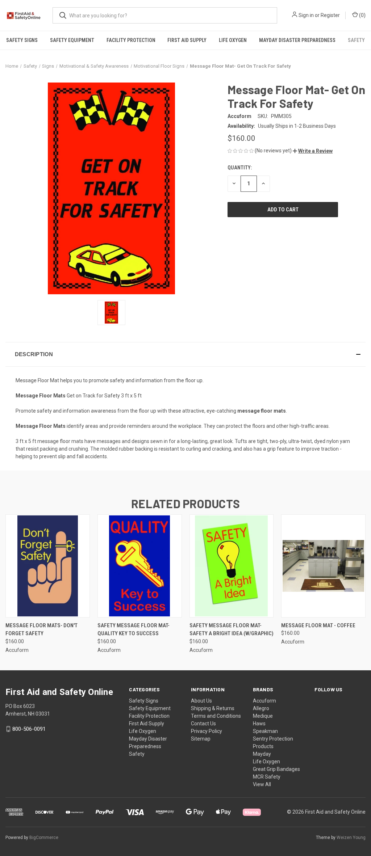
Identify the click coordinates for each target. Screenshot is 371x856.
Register (330, 15)
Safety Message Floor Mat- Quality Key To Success (133, 629)
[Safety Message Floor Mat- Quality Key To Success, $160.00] (139, 566)
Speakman (265, 731)
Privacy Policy (206, 731)
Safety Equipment (72, 40)
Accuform (264, 701)
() (362, 15)
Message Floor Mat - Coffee (318, 625)
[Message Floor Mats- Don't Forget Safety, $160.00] (47, 566)
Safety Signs (22, 40)
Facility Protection (131, 40)
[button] (313, 151)
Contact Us (203, 723)
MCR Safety (266, 777)
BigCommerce (43, 837)
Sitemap (200, 739)
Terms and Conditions (216, 716)
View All (262, 784)
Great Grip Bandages (276, 769)
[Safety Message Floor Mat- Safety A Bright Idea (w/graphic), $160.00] (231, 566)
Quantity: (240, 167)
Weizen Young (351, 837)
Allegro (261, 708)
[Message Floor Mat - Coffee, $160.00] (323, 566)
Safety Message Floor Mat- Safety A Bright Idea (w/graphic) (231, 629)
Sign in (306, 15)
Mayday (262, 754)
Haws (259, 723)
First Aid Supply (187, 40)
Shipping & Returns (212, 708)
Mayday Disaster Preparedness (297, 40)
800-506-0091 (29, 729)
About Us (201, 701)
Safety (356, 40)
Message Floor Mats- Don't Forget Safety (41, 629)
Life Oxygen (233, 40)
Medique (263, 716)
